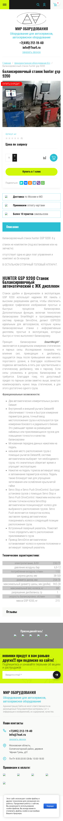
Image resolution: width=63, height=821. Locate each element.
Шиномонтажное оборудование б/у (32, 63)
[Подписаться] (57, 675)
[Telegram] (34, 183)
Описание (12, 226)
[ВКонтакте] (26, 183)
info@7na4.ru (32, 47)
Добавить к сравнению (44, 158)
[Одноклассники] (30, 183)
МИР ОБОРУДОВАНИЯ (31, 28)
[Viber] (38, 183)
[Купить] (53, 158)
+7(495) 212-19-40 (31, 42)
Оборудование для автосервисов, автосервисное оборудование (31, 35)
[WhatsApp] (43, 183)
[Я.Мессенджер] (21, 183)
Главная (6, 63)
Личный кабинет (44, 4)
